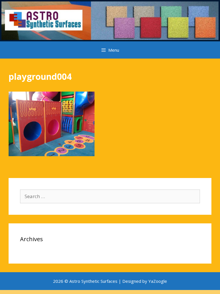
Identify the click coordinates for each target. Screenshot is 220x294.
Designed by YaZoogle (144, 281)
